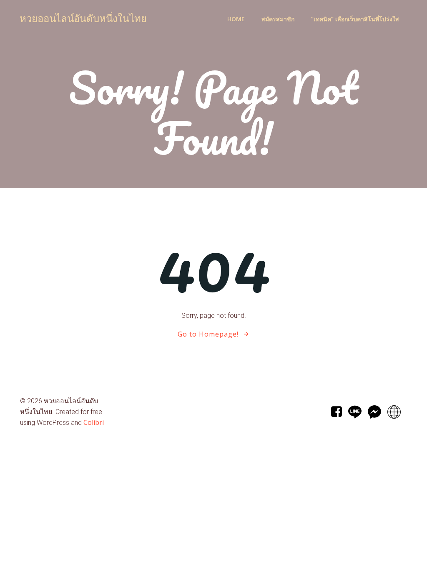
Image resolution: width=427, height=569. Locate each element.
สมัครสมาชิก (277, 19)
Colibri (93, 422)
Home (236, 19)
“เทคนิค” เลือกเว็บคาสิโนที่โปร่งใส (355, 19)
